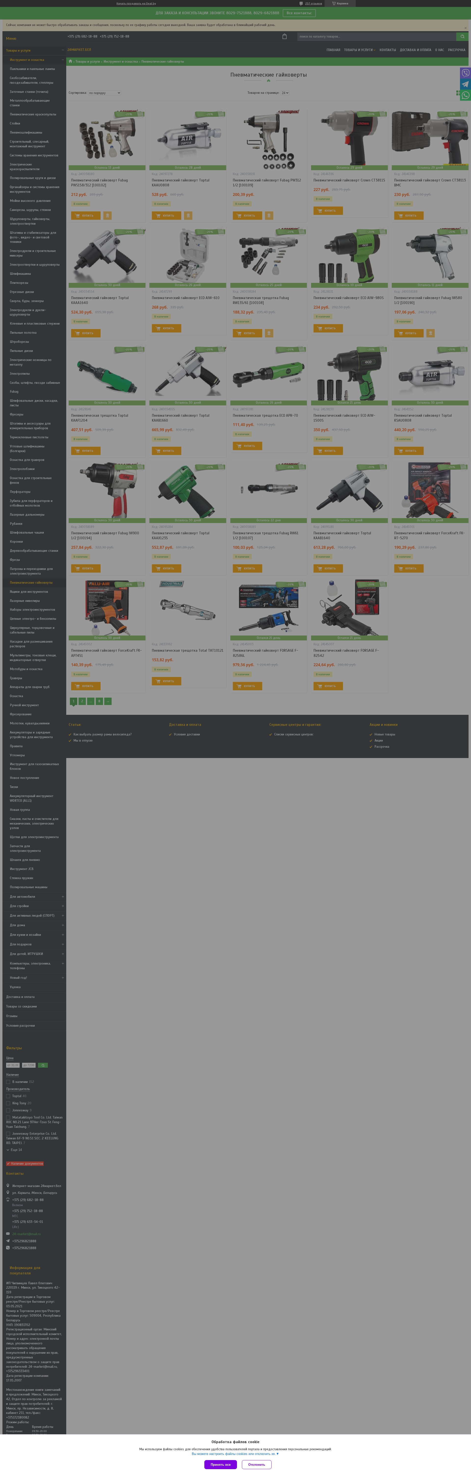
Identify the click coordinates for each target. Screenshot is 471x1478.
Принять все (221, 1464)
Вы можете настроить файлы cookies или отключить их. (234, 1454)
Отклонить (256, 1464)
